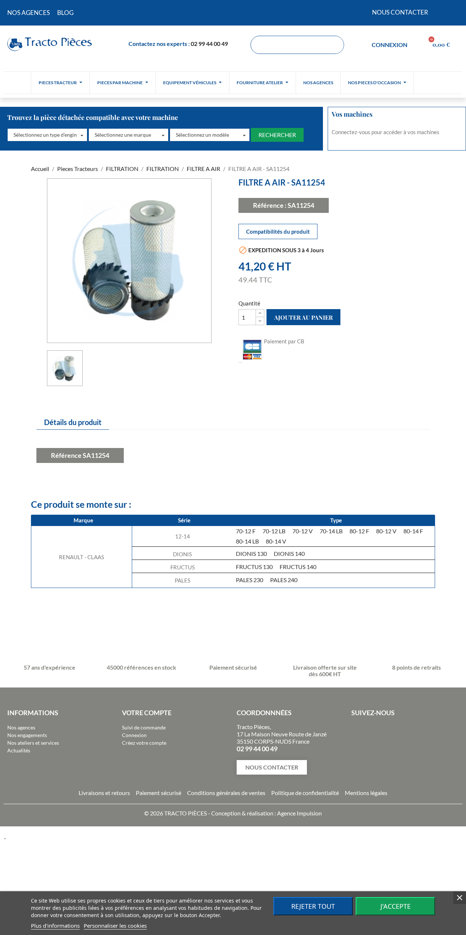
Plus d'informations (55, 925)
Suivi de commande (144, 727)
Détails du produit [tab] (73, 422)
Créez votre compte (144, 743)
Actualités (18, 750)
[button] (47, 134)
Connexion (134, 735)
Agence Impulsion (299, 813)
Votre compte (146, 713)
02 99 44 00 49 (209, 43)
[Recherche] (334, 45)
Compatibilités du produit (278, 231)
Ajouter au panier (303, 317)
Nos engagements (27, 735)
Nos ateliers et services (33, 743)
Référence (66, 455)
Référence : (270, 205)
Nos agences (21, 727)
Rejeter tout (313, 906)
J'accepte (395, 906)
